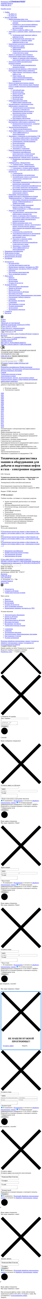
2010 (2, 411)
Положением (18, 801)
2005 (2, 402)
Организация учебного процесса (19, 297)
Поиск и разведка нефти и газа (23, 30)
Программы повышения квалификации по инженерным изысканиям (27, 183)
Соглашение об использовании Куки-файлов (17, 643)
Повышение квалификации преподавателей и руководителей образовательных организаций (24, 153)
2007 (2, 405)
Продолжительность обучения (19, 292)
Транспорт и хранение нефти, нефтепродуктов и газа (22, 41)
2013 (2, 416)
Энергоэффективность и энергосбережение (21, 133)
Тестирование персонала (17, 309)
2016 (2, 421)
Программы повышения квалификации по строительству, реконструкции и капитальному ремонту (27, 191)
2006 (2, 404)
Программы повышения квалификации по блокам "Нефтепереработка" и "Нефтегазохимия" (27, 201)
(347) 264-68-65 (6, 577)
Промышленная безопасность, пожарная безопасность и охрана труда (26, 124)
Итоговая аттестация (15, 293)
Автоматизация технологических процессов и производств (24, 108)
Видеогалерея (13, 281)
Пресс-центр (14, 334)
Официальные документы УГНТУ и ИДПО (23, 269)
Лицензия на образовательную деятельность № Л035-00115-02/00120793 (20, 562)
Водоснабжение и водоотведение (24, 175)
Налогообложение (19, 143)
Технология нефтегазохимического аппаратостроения (24, 66)
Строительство (17, 173)
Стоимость (35, 334)
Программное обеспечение (21, 118)
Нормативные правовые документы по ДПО (23, 267)
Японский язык (18, 99)
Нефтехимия (17, 49)
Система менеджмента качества (19, 265)
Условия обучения (25, 334)
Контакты (4, 335)
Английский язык (18, 90)
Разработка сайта (6, 652)
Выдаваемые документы (17, 300)
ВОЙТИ (14, 339)
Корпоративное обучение (13, 256)
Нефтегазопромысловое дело (22, 223)
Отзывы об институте (16, 283)
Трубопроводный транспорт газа (23, 38)
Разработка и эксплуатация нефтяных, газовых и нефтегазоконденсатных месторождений (25, 26)
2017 (2, 423)
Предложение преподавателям (19, 272)
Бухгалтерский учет (19, 147)
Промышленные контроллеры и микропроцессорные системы (23, 112)
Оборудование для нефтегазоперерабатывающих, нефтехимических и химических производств (23, 78)
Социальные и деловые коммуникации (26, 168)
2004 (2, 400)
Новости (11, 277)
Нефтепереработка (19, 47)
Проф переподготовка (12, 253)
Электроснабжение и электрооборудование (20, 115)
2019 (2, 427)
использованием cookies (19, 1295)
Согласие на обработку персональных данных (20, 642)
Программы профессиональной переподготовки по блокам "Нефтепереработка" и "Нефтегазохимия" (26, 207)
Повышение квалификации (14, 251)
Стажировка (13, 302)
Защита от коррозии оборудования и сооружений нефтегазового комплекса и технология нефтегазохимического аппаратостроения (26, 218)
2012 (2, 414)
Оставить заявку (8, 1046)
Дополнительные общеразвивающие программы (25, 295)
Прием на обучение (15, 288)
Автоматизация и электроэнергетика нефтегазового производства (25, 213)
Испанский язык (18, 92)
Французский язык (19, 93)
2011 (2, 413)
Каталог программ (7, 358)
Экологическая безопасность (22, 129)
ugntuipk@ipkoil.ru (7, 3)
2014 (2, 418)
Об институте (5, 334)
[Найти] (21, 360)
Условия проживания (16, 306)
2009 (2, 409)
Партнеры (12, 270)
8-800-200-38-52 (6, 5)
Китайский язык (18, 97)
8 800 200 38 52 (6, 356)
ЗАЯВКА (4, 365)
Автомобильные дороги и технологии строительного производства (25, 177)
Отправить (5, 726)
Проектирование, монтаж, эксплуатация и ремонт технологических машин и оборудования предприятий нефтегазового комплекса (27, 227)
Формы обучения (14, 290)
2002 (2, 397)
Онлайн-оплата (6, 9)
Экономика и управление (21, 148)
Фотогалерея (13, 279)
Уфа (3, 332)
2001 (2, 395)
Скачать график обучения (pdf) (18, 363)
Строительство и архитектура (22, 232)
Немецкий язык (18, 95)
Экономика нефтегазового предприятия (26, 138)
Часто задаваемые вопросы (18, 274)
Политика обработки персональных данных (15, 641)
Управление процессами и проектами (25, 139)
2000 (2, 393)
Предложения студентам (17, 304)
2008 (2, 407)
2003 (2, 398)
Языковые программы (14, 370)
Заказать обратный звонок (20, 356)
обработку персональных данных (27, 1198)
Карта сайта (5, 583)
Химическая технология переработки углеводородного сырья (25, 52)
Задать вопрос (13, 308)
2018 (2, 425)
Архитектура (17, 180)
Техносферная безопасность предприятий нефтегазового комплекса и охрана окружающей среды (26, 235)
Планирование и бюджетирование (24, 141)
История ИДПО (14, 263)
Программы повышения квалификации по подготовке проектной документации (27, 186)
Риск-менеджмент (19, 145)
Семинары (12, 299)
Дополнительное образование (19, 286)
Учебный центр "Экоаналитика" (23, 164)
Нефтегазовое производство (22, 102)
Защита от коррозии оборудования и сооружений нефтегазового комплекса (25, 59)
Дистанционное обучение (13, 255)
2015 (2, 420)
